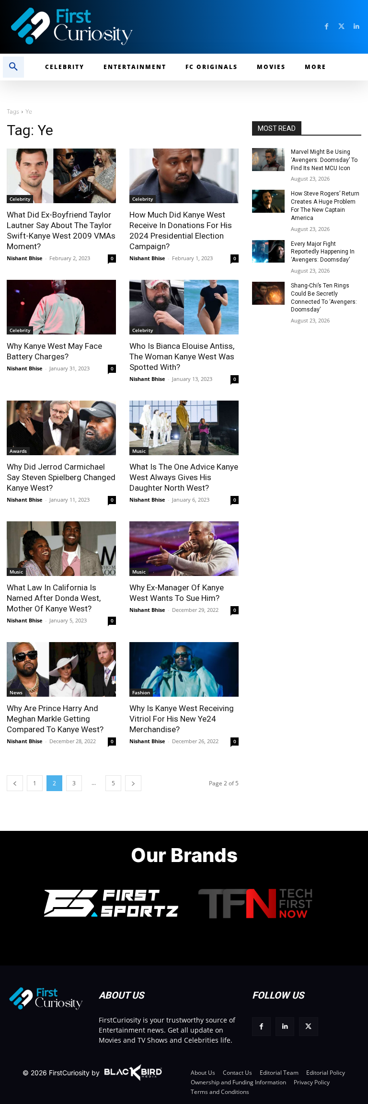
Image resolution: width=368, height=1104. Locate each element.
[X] (308, 1026)
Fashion (141, 692)
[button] (13, 67)
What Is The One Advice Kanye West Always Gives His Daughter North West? (183, 477)
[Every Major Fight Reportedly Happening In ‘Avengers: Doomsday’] (268, 251)
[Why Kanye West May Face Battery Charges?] (61, 307)
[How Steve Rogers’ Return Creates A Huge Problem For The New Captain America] (268, 201)
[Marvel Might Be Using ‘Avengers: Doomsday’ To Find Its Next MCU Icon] (268, 159)
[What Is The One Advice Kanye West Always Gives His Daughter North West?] (184, 428)
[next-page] (133, 783)
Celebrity (20, 199)
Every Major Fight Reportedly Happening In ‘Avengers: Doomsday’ (323, 252)
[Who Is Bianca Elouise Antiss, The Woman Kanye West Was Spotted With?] (184, 307)
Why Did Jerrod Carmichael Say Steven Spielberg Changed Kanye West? (61, 477)
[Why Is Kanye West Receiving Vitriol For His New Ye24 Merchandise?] (184, 669)
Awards (18, 451)
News (16, 692)
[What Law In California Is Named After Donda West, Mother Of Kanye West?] (61, 548)
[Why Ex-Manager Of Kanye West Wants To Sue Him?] (184, 548)
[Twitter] (341, 27)
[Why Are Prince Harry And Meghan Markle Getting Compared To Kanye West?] (61, 669)
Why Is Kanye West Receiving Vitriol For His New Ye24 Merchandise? (181, 718)
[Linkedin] (356, 27)
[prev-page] (15, 783)
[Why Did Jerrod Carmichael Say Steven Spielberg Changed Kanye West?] (61, 428)
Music (139, 451)
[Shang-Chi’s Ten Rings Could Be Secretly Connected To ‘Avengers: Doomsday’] (268, 293)
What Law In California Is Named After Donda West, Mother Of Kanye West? (54, 598)
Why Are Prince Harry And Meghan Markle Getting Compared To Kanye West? (55, 718)
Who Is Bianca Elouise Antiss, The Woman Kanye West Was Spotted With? (181, 356)
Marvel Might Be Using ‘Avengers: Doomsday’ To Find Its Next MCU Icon (324, 160)
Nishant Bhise (25, 258)
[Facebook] (327, 27)
